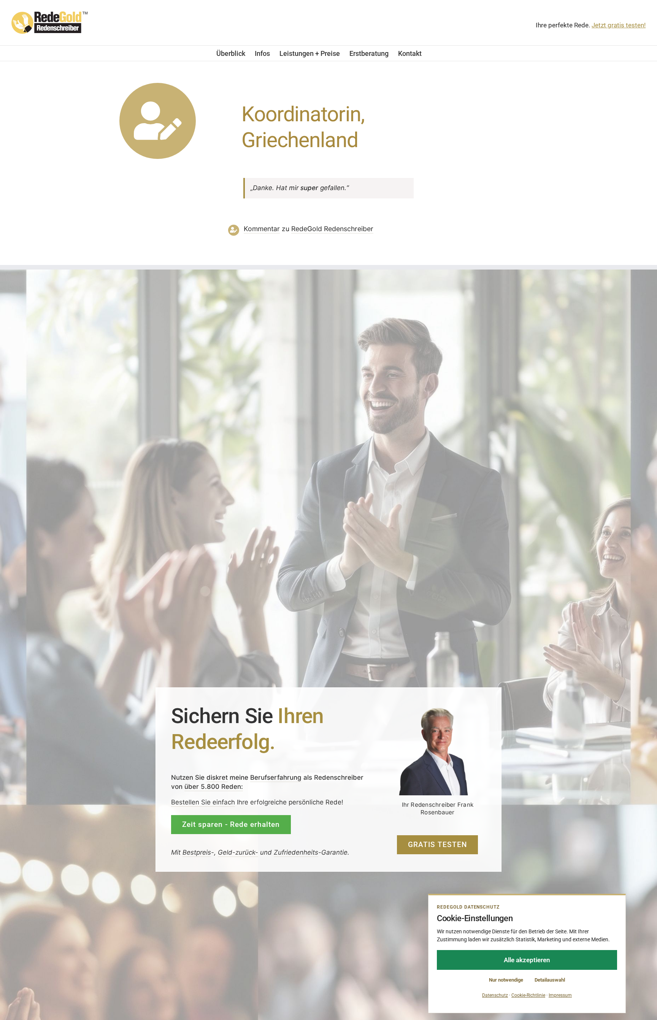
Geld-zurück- (238, 852)
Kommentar (262, 229)
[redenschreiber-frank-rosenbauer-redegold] (437, 710)
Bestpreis (196, 852)
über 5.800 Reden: (213, 786)
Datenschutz (495, 995)
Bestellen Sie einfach (203, 802)
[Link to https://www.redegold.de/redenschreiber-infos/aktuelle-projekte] (157, 121)
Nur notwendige (506, 980)
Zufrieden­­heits (296, 852)
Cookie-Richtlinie (528, 995)
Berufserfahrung (276, 777)
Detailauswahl (550, 980)
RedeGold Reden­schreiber (332, 229)
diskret (217, 777)
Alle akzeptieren (527, 960)
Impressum (560, 995)
